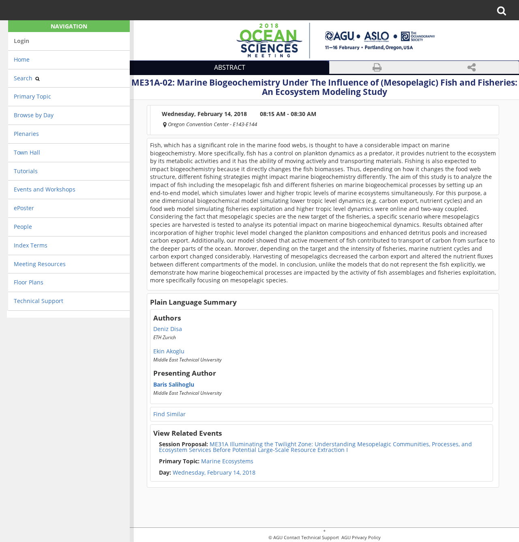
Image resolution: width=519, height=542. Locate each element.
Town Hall (27, 152)
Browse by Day (34, 115)
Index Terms (30, 245)
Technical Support (38, 301)
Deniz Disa (167, 329)
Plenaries (26, 134)
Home (22, 59)
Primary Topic (32, 96)
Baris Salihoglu (173, 384)
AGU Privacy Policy (360, 538)
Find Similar (169, 414)
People (23, 226)
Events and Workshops (44, 189)
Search (24, 78)
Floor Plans (28, 282)
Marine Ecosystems (206, 461)
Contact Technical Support (311, 538)
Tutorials (26, 171)
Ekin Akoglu (168, 351)
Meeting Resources (40, 264)
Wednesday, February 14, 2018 (214, 472)
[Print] (377, 67)
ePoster (24, 208)
